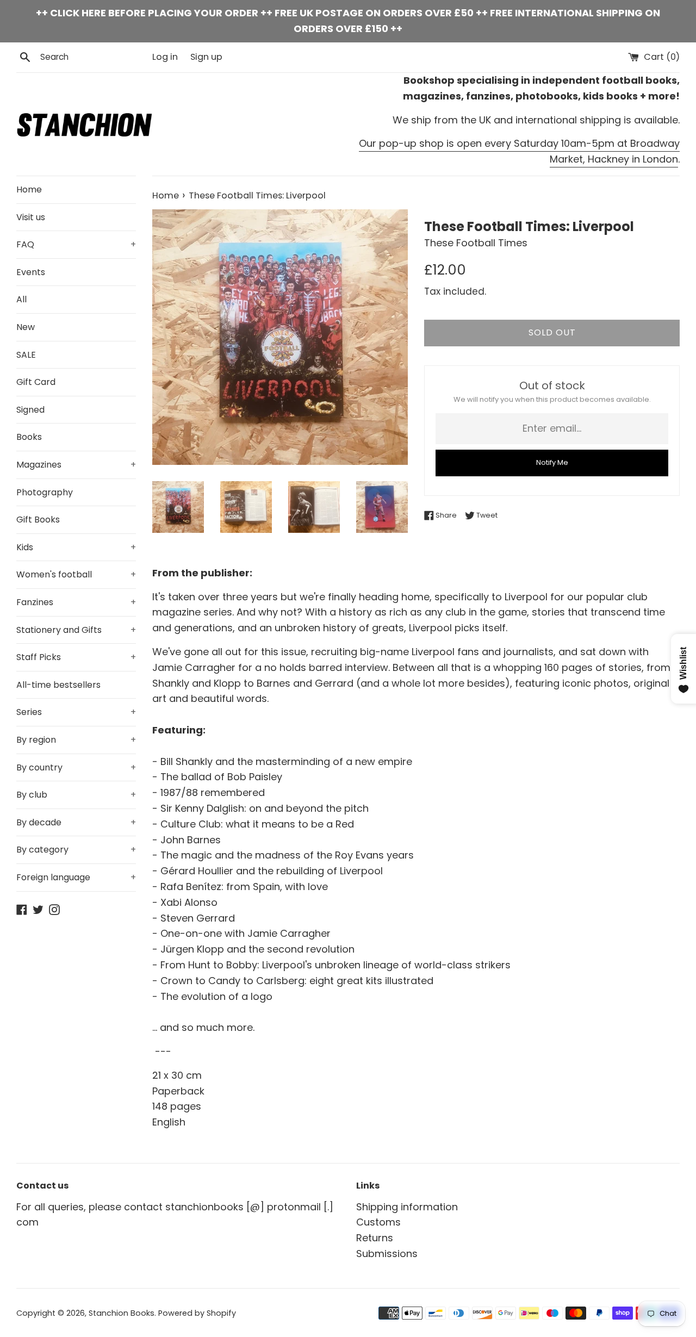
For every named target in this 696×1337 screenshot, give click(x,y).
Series (76, 712)
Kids (76, 547)
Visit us (30, 217)
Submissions (387, 1253)
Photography (44, 492)
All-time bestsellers (58, 685)
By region (76, 739)
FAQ (76, 244)
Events (30, 272)
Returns (374, 1238)
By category (76, 849)
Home (29, 189)
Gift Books (38, 519)
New (25, 327)
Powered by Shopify (197, 1313)
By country (76, 767)
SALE (26, 355)
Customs (378, 1222)
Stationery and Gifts (76, 630)
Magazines (76, 464)
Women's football (76, 574)
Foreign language (76, 877)
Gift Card (35, 382)
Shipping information (407, 1207)
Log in (165, 57)
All (21, 299)
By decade (76, 822)
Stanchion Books (121, 1313)
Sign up (206, 57)
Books (29, 437)
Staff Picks (76, 657)
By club (76, 794)
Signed (30, 409)
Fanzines (76, 602)
